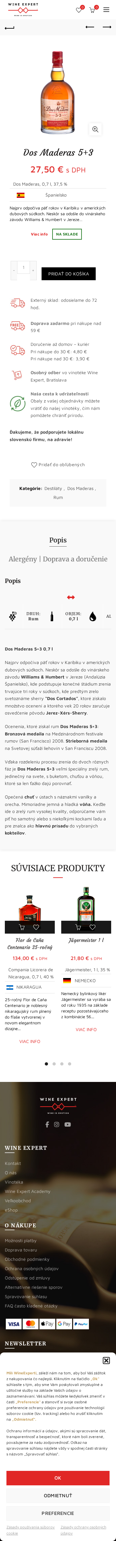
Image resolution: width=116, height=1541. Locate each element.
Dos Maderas (80, 488)
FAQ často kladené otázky (31, 1305)
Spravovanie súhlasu (26, 1296)
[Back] (10, 27)
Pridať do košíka (68, 273)
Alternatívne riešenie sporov (34, 1287)
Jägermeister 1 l (86, 940)
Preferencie (58, 1513)
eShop (11, 1210)
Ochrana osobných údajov (32, 1268)
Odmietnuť (58, 1495)
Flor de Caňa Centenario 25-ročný (30, 943)
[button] (106, 1360)
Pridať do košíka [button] (22, 927)
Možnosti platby (21, 1240)
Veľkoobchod (18, 1200)
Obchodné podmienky (27, 1259)
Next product (106, 27)
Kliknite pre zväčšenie (95, 129)
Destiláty (53, 488)
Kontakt (13, 1163)
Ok (58, 1478)
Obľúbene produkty (82, 7)
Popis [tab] (58, 540)
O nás (10, 1172)
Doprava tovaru (21, 1249)
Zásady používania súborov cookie (30, 1530)
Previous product (90, 27)
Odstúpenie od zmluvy (27, 1277)
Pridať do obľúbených (62, 464)
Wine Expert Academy (28, 1191)
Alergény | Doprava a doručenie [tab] (58, 559)
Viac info (40, 234)
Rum (58, 497)
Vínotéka (14, 1182)
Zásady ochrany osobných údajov (83, 1530)
